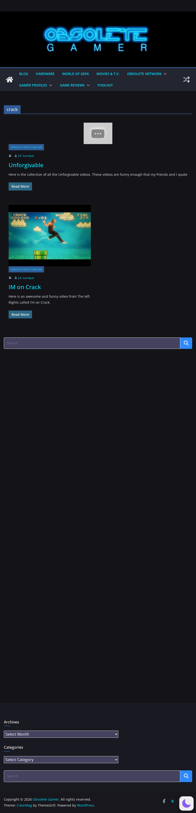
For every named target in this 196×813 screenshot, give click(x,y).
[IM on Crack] (50, 235)
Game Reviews (72, 85)
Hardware (45, 73)
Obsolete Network (144, 73)
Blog (23, 73)
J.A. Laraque (26, 156)
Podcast (105, 85)
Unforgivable (26, 165)
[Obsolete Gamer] (9, 79)
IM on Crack (25, 287)
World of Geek (75, 73)
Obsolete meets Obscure (26, 147)
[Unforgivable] (98, 133)
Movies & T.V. (108, 73)
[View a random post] (186, 79)
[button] (164, 73)
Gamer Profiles (33, 85)
